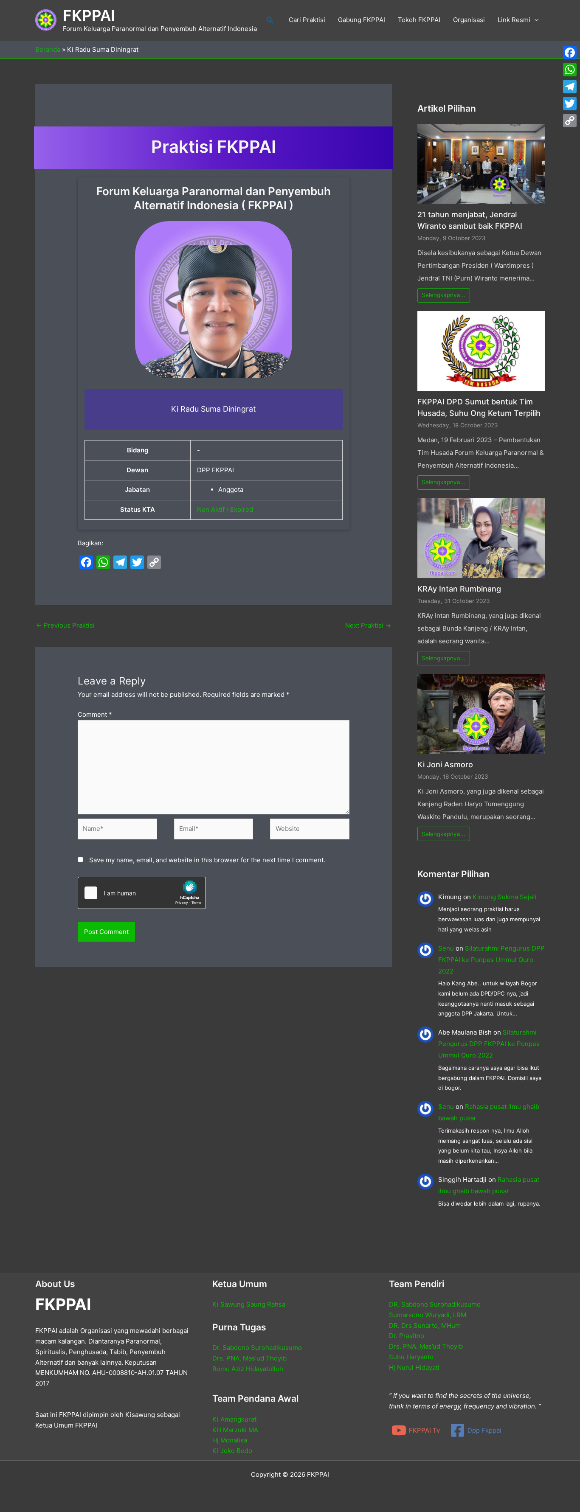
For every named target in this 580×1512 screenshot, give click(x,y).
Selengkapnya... (443, 295)
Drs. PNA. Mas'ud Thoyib (249, 1358)
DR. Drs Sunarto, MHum (425, 1325)
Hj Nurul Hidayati (414, 1367)
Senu (446, 948)
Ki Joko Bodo (232, 1451)
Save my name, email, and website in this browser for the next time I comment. (207, 860)
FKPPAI (89, 15)
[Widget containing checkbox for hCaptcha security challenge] (142, 893)
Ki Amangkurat (234, 1419)
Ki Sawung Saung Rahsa (248, 1304)
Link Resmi (514, 20)
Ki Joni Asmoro (445, 764)
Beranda (47, 49)
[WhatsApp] (569, 69)
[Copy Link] (569, 120)
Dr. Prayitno (406, 1336)
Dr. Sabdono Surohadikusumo (257, 1348)
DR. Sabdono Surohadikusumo (435, 1304)
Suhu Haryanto (411, 1357)
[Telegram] (569, 86)
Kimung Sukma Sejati (505, 897)
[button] (270, 20)
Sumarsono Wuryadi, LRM (427, 1315)
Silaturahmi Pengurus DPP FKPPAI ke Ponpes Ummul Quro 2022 (491, 959)
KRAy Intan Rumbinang (459, 588)
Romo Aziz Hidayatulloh (247, 1369)
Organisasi (469, 20)
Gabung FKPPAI (361, 20)
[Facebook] (569, 52)
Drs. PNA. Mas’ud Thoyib (426, 1346)
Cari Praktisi (307, 20)
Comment (95, 714)
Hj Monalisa (229, 1440)
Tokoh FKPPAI (419, 20)
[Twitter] (569, 103)
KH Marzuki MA (235, 1430)
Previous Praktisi (65, 625)
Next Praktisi (368, 625)
